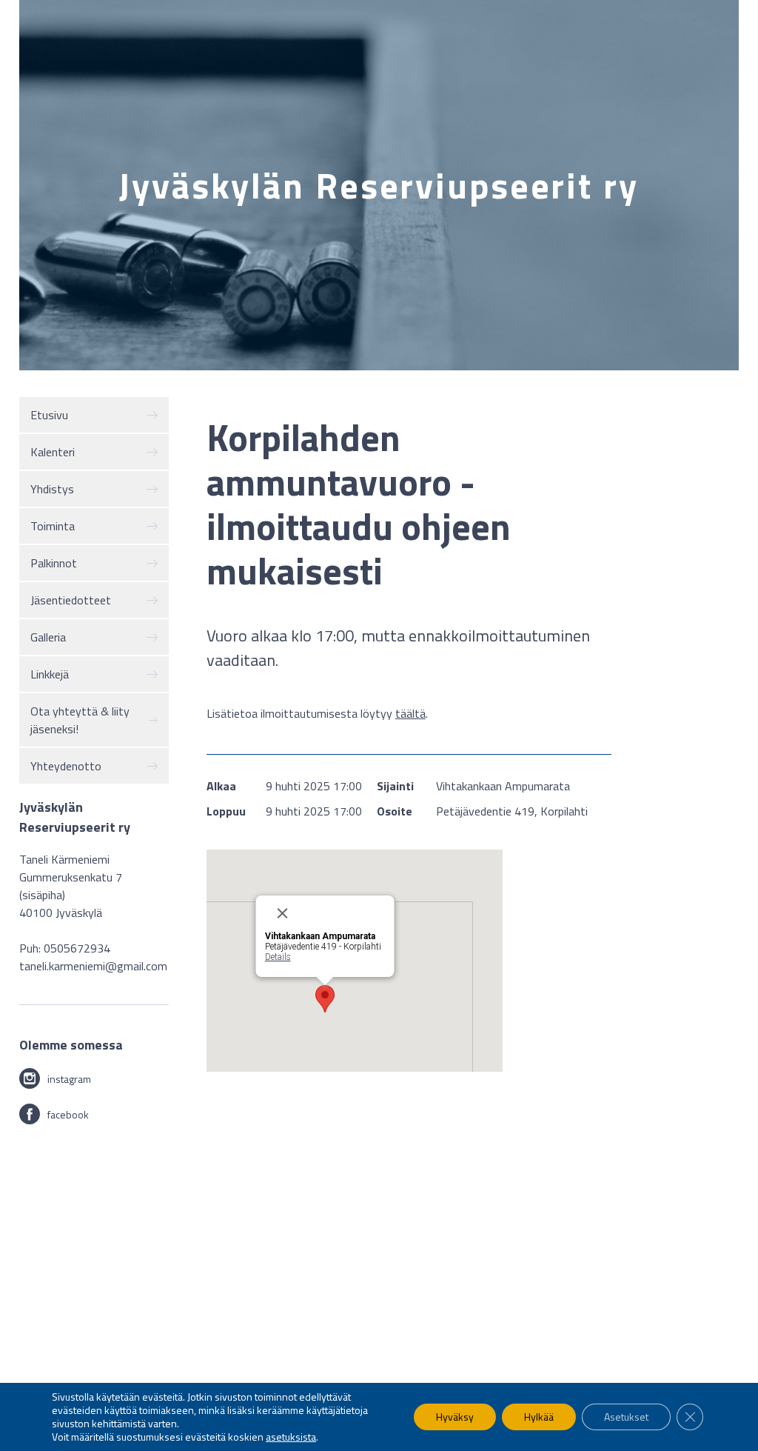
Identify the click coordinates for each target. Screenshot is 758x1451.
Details (277, 957)
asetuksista (291, 1437)
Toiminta (52, 526)
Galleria (48, 637)
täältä (410, 713)
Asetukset (626, 1416)
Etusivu (49, 415)
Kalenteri (52, 452)
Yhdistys (52, 489)
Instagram (69, 1079)
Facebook (68, 1114)
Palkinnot (53, 563)
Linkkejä (49, 674)
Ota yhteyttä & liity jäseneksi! (80, 720)
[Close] (329, 913)
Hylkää (539, 1416)
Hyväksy (455, 1416)
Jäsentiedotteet (70, 600)
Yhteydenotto (65, 766)
